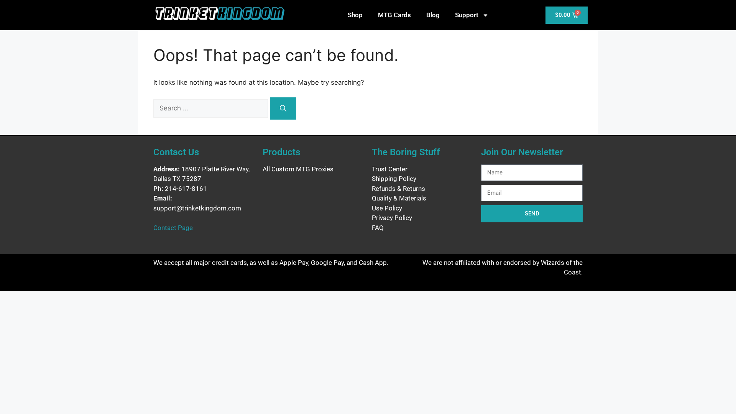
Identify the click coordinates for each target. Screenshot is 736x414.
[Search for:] (211, 108)
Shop (355, 15)
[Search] (283, 108)
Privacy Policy (392, 218)
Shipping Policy (394, 178)
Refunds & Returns (398, 188)
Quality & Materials (399, 198)
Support (466, 15)
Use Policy (387, 208)
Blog (433, 15)
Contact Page (173, 228)
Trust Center (389, 169)
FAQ (378, 228)
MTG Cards (394, 15)
